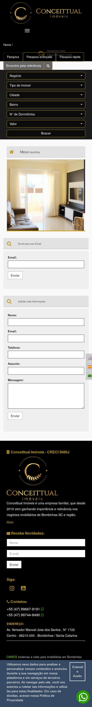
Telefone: (14, 348)
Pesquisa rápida (70, 57)
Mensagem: (16, 380)
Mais (10, 522)
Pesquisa (13, 57)
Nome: (12, 315)
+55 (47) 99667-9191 (24, 608)
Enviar (15, 275)
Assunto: (14, 364)
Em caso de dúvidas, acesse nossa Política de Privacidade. (34, 695)
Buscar (46, 133)
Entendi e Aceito (77, 671)
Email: (12, 257)
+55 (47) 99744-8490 (24, 614)
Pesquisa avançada (39, 57)
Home (7, 44)
